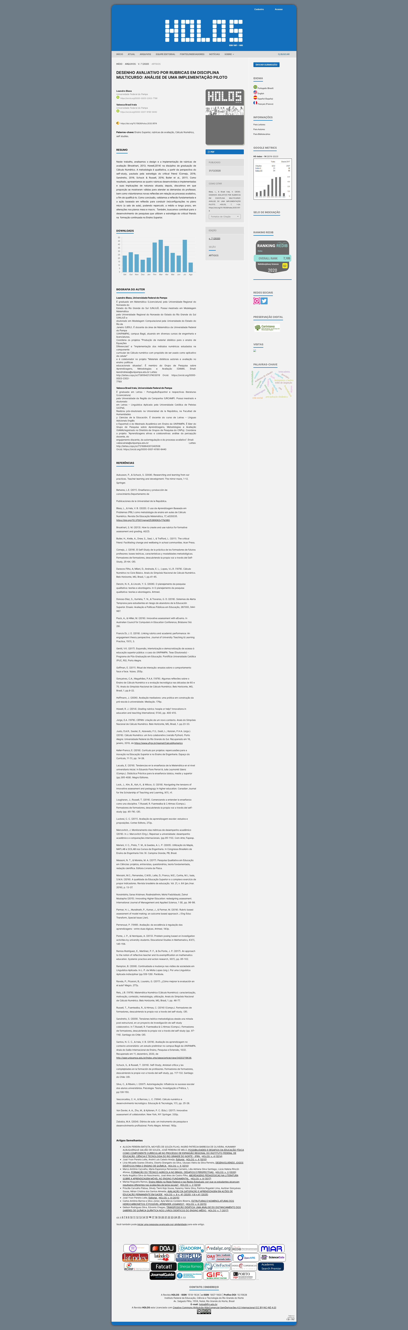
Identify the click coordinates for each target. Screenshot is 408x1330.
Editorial (180, 1159)
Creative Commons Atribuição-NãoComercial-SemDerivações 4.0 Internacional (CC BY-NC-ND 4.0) (224, 1307)
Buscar (285, 54)
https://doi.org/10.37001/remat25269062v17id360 (143, 520)
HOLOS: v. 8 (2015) (169, 1197)
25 (179, 1217)
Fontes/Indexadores (192, 54)
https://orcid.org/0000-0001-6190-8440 (138, 112)
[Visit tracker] (254, 351)
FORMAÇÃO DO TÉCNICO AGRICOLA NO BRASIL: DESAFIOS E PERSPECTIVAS (172, 1172)
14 (143, 1217)
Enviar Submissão (266, 64)
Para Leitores (259, 124)
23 (172, 1217)
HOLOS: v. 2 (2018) (190, 1185)
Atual (131, 54)
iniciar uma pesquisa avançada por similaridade (162, 1224)
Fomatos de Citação (221, 216)
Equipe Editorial (165, 54)
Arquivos (145, 54)
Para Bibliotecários (261, 134)
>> (184, 1217)
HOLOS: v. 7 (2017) (218, 1210)
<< (117, 1217)
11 (134, 1217)
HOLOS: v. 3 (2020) (225, 1172)
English (260, 93)
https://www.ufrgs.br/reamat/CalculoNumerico (158, 743)
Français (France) (265, 104)
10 (131, 1217)
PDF (212, 152)
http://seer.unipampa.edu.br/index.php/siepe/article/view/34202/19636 (153, 1057)
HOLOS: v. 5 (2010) (178, 1165)
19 (159, 1217)
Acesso (279, 9)
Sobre (228, 54)
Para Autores (259, 129)
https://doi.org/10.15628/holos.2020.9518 (138, 123)
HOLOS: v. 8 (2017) (201, 1178)
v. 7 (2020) (143, 64)
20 (162, 1217)
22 (169, 1217)
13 (140, 1217)
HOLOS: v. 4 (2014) (212, 1156)
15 (147, 1217)
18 (156, 1217)
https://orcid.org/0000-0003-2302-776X (138, 98)
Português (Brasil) (265, 88)
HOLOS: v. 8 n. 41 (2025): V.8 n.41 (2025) (186, 1194)
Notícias (214, 54)
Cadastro (259, 9)
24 (175, 1217)
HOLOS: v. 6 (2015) (196, 1204)
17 (153, 1217)
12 (137, 1217)
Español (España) (265, 99)
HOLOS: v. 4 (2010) (196, 1159)
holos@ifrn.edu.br (208, 1304)
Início (119, 54)
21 (166, 1217)
